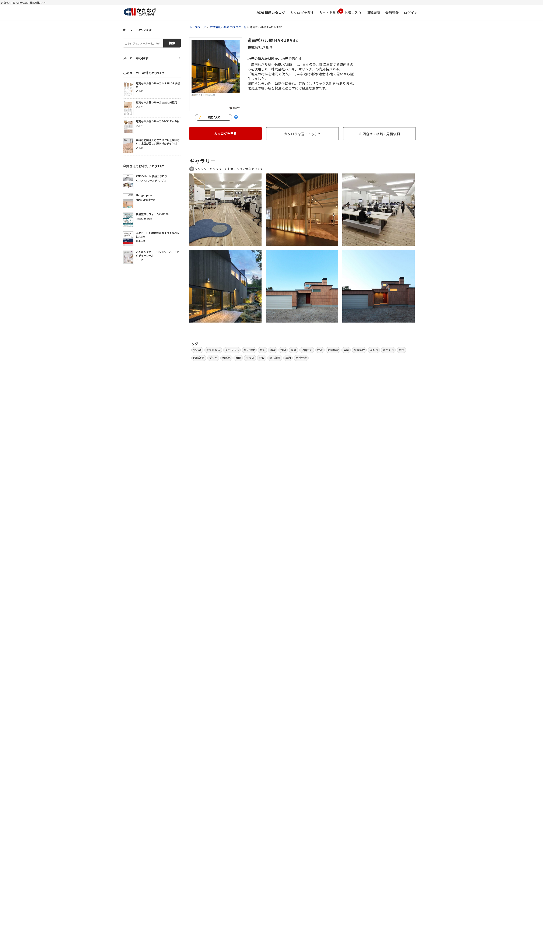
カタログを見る (225, 133)
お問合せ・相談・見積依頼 (379, 133)
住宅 (320, 350)
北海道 (197, 350)
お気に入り (352, 12)
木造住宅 (301, 358)
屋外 (293, 350)
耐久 (262, 350)
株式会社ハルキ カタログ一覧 (228, 27)
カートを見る (329, 12)
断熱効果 (198, 358)
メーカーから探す (135, 58)
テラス (250, 358)
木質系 (226, 358)
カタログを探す (302, 12)
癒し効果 (274, 358)
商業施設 (333, 350)
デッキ (213, 358)
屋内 (288, 358)
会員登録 (392, 12)
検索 (172, 43)
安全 (262, 358)
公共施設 (306, 350)
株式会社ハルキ (260, 47)
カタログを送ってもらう (302, 133)
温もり (374, 350)
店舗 (346, 350)
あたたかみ (213, 350)
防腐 (273, 350)
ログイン (410, 12)
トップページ (197, 27)
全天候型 (249, 350)
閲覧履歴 (373, 12)
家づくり (388, 350)
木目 (283, 350)
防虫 (401, 350)
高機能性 (359, 350)
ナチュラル (232, 350)
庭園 (238, 358)
